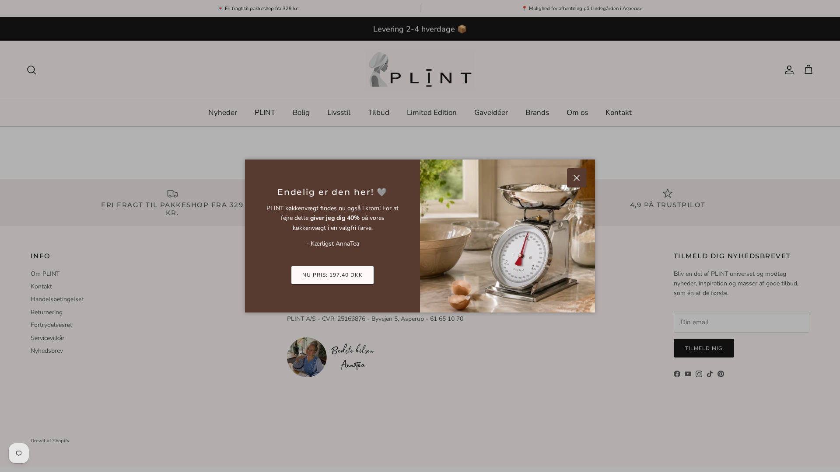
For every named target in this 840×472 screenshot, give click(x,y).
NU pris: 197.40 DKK (332, 274)
